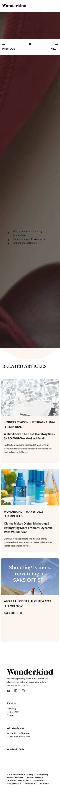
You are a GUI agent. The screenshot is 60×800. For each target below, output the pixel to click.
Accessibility (38, 781)
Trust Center (30, 783)
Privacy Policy (42, 775)
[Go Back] (30, 44)
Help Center (13, 712)
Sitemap (29, 775)
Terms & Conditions (15, 778)
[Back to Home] (14, 6)
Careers (10, 715)
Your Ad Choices (34, 778)
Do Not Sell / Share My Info (18, 781)
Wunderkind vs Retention (18, 737)
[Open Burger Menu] (56, 6)
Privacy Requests (14, 783)
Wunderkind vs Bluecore (18, 733)
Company (11, 708)
